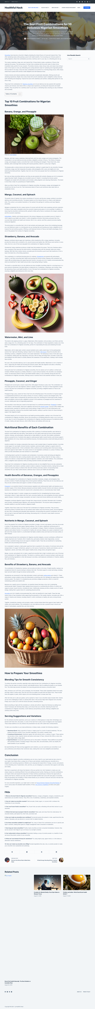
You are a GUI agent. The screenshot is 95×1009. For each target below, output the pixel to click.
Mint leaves (43, 352)
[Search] (89, 1)
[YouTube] (87, 1)
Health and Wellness (33, 7)
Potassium (7, 486)
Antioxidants (8, 216)
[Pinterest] (84, 1)
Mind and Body (55, 7)
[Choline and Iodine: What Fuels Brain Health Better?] (76, 882)
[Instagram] (82, 1)
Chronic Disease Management (69, 7)
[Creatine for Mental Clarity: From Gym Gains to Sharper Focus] (47, 882)
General (58, 38)
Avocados (7, 593)
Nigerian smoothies (28, 84)
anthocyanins (47, 575)
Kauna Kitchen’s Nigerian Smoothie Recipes (48, 783)
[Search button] (88, 58)
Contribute (86, 7)
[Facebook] (12, 852)
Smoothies (7, 55)
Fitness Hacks (52, 38)
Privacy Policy (15, 1)
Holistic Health (45, 7)
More (78, 7)
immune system (44, 406)
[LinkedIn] (56, 852)
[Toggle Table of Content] (19, 94)
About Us (7, 1)
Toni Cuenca (13, 154)
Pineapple (53, 404)
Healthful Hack (14, 7)
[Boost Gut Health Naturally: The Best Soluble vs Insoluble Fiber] (18, 927)
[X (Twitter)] (79, 1)
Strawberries (40, 256)
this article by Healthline (41, 784)
